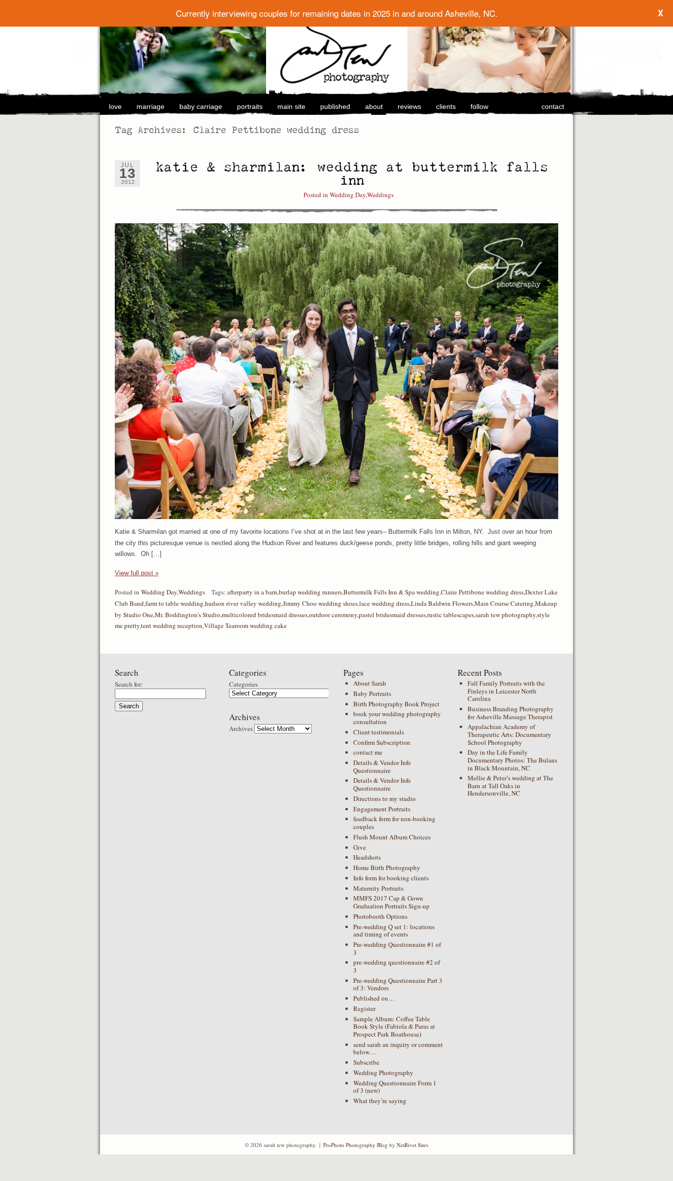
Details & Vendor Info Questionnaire (382, 766)
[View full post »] (336, 371)
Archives (241, 728)
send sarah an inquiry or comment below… (398, 1048)
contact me (367, 752)
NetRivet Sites (412, 1144)
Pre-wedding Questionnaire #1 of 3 (397, 948)
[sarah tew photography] (336, 51)
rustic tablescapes (450, 614)
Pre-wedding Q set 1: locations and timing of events (394, 930)
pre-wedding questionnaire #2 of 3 (396, 966)
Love (115, 106)
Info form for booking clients (391, 877)
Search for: (129, 684)
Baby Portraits (372, 693)
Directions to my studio (384, 798)
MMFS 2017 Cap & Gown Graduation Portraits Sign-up (391, 902)
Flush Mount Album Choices (392, 837)
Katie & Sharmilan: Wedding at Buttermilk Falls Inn (352, 173)
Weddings (380, 194)
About (374, 106)
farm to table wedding (174, 603)
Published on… (374, 998)
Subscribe (366, 1062)
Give (359, 847)
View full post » (137, 573)
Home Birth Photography (386, 867)
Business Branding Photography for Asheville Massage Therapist (511, 712)
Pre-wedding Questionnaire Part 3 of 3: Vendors (397, 984)
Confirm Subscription (381, 742)
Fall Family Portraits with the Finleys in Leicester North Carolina (506, 691)
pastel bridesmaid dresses (392, 614)
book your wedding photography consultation (397, 717)
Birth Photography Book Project (396, 703)
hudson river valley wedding (243, 603)
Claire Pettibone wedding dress (482, 592)
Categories (243, 684)
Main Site (291, 106)
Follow (479, 106)
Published (335, 106)
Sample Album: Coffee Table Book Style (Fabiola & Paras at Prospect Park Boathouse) (394, 1026)
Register (364, 1008)
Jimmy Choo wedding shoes (320, 603)
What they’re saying (379, 1100)
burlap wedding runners (310, 592)
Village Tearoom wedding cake (245, 625)
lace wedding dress (384, 603)
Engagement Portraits (381, 808)
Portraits (250, 106)
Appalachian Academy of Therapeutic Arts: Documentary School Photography (509, 734)
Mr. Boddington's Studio (187, 614)
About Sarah (369, 683)
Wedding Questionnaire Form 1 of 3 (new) (395, 1086)
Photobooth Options (380, 916)
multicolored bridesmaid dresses (264, 614)
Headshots (367, 857)
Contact (552, 106)
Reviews (409, 106)
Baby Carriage (200, 106)
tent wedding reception (171, 625)
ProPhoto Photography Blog (355, 1144)
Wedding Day (348, 194)
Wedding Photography (383, 1072)
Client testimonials (378, 732)
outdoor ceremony (333, 614)
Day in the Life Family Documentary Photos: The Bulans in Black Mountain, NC (512, 760)
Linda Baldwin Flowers (442, 603)
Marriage (150, 106)
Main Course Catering (504, 603)
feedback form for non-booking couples (394, 822)
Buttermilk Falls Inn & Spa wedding (391, 592)
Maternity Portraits (378, 888)
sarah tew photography (505, 614)
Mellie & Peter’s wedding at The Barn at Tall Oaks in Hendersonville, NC (510, 785)
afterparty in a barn (252, 592)
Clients (446, 106)
